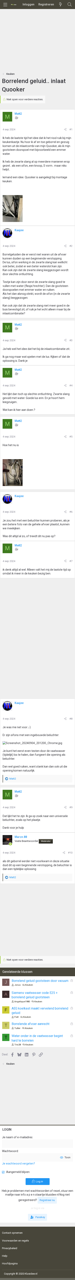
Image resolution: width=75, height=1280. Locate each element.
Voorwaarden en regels (15, 1240)
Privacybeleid (9, 1248)
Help (4, 1255)
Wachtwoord (10, 1151)
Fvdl (16, 1017)
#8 (70, 718)
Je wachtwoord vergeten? (18, 1163)
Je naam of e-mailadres (17, 1137)
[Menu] (5, 4)
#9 (70, 807)
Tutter (17, 1028)
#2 (70, 245)
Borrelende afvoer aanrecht (30, 1024)
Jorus (17, 985)
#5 (70, 436)
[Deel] (65, 129)
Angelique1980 (22, 1001)
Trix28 (17, 1044)
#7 (70, 561)
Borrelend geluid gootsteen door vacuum (40, 981)
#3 (70, 340)
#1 (70, 129)
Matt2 (18, 113)
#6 (70, 511)
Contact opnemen (12, 1232)
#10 (70, 852)
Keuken (29, 985)
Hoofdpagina (10, 1263)
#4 (70, 385)
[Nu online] (10, 844)
